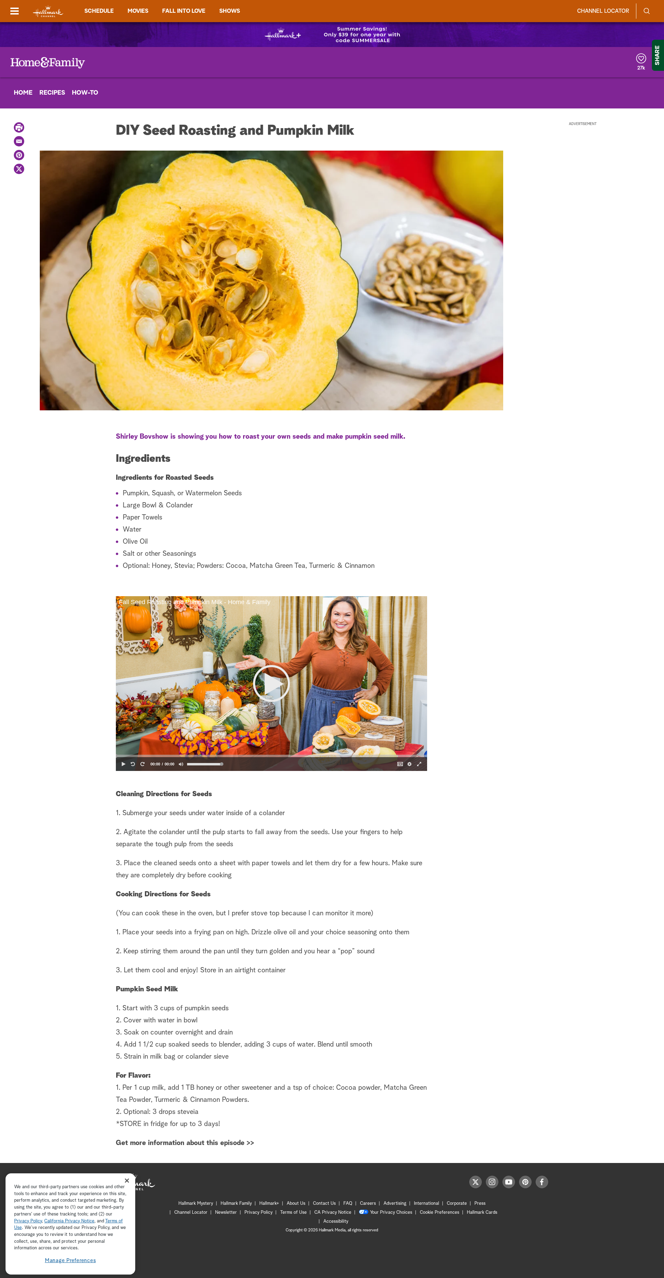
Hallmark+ (269, 1203)
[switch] (181, 764)
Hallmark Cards (482, 1212)
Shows (229, 11)
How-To (85, 93)
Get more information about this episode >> (185, 1142)
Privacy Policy (259, 1212)
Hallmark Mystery (195, 1203)
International (426, 1203)
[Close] (127, 1180)
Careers (368, 1203)
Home (23, 93)
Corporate (457, 1203)
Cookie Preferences (439, 1212)
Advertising (395, 1203)
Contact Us (324, 1203)
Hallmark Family (236, 1203)
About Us (296, 1203)
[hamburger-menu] (14, 11)
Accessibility (335, 1221)
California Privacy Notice (69, 1221)
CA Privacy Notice (332, 1212)
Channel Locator (603, 11)
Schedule (99, 11)
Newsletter (226, 1212)
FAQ (347, 1203)
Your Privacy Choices (391, 1212)
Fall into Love (183, 11)
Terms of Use (293, 1212)
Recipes (52, 93)
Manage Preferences (70, 1260)
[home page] (48, 11)
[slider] (271, 756)
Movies (138, 11)
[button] (271, 683)
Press (480, 1203)
